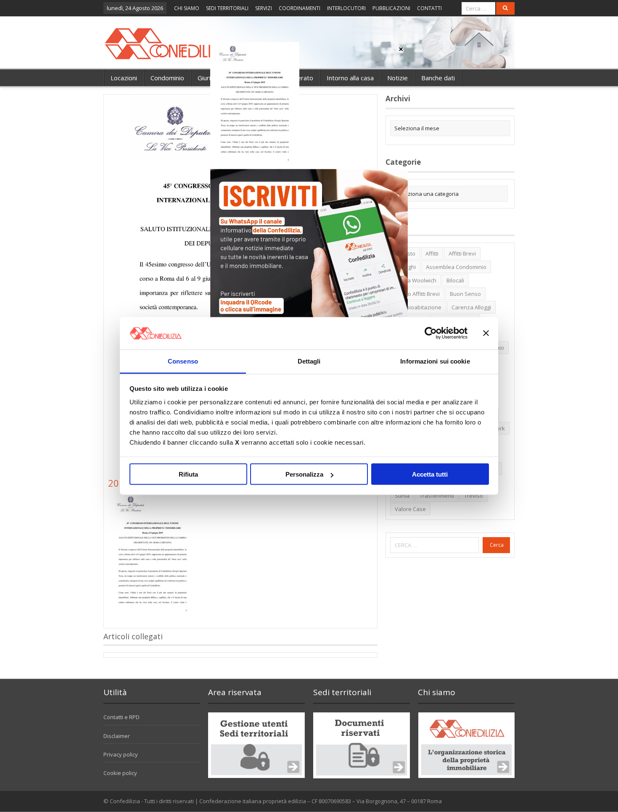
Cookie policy (120, 773)
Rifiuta (188, 474)
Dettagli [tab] (309, 360)
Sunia (402, 495)
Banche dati (438, 78)
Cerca (497, 544)
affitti (431, 253)
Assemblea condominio (456, 267)
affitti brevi (462, 253)
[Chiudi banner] (486, 333)
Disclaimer (116, 736)
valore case (410, 509)
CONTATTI (429, 8)
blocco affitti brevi (417, 294)
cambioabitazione (418, 307)
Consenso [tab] (183, 360)
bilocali (455, 280)
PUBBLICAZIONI (391, 8)
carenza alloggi (471, 307)
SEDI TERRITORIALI (227, 8)
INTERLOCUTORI (346, 8)
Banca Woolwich (415, 280)
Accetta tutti (430, 474)
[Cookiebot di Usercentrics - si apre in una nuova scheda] (430, 333)
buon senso (465, 294)
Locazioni (124, 78)
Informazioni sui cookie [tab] (435, 360)
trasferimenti (437, 495)
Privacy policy (120, 754)
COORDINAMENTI (299, 8)
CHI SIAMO (186, 8)
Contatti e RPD (121, 717)
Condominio (167, 78)
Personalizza (304, 474)
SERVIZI (263, 8)
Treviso (473, 495)
